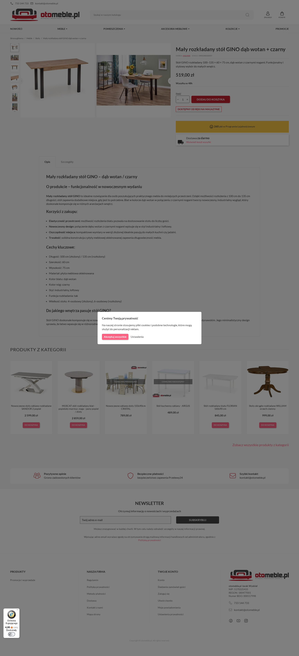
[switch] (11, 634)
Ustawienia (137, 336)
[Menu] (17, 610)
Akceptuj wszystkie (115, 336)
